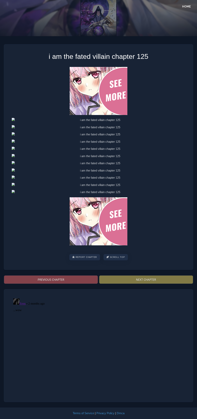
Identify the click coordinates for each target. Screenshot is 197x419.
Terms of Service (83, 413)
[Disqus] (98, 345)
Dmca (120, 413)
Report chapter (86, 257)
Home (186, 6)
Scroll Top (117, 257)
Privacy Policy (105, 413)
